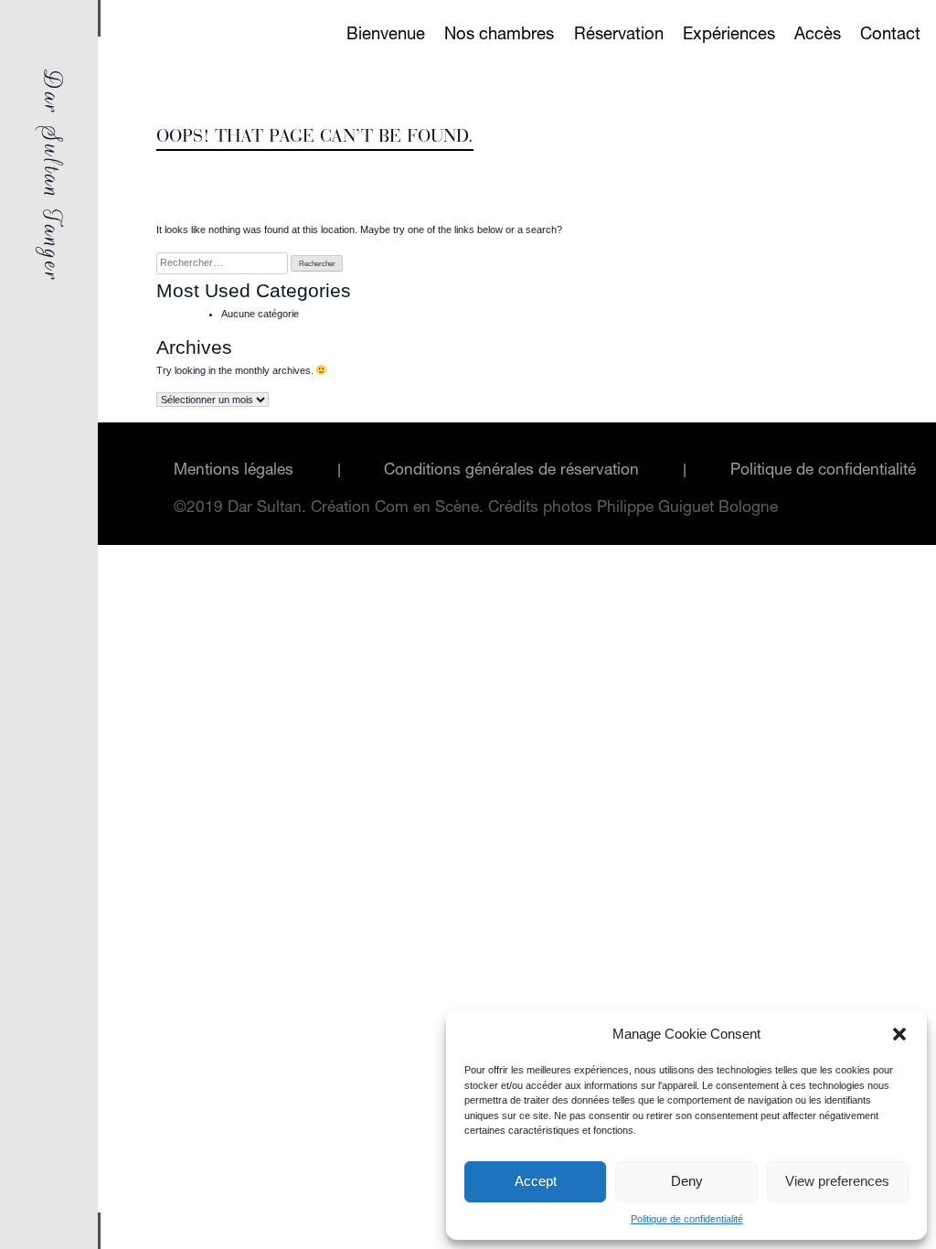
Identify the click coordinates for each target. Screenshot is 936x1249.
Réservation (619, 35)
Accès (817, 35)
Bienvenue (385, 35)
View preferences (837, 1181)
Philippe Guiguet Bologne (687, 509)
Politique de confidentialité (687, 1218)
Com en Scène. (431, 509)
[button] (899, 1034)
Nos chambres (499, 35)
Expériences (729, 35)
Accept (536, 1181)
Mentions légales (233, 471)
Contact (890, 35)
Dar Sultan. (269, 509)
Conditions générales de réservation (511, 471)
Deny (687, 1181)
